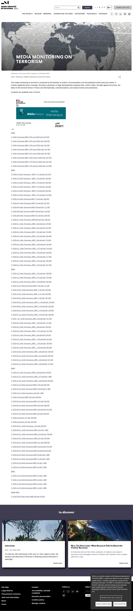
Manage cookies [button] (38, 603)
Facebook (112, 14)
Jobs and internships (10, 597)
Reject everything (103, 604)
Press (3, 604)
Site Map (5, 587)
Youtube (125, 14)
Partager (119, 76)
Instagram (116, 14)
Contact (35, 587)
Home (13, 77)
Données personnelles (41, 596)
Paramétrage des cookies (111, 597)
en (108, 7)
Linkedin (120, 14)
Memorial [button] (47, 14)
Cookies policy (38, 600)
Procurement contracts (11, 594)
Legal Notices (7, 591)
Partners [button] (103, 14)
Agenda (87, 7)
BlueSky (129, 14)
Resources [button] (92, 14)
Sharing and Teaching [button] (63, 14)
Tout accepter (120, 604)
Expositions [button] (80, 14)
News (3, 601)
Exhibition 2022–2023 (122, 7)
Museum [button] (38, 14)
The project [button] (27, 14)
